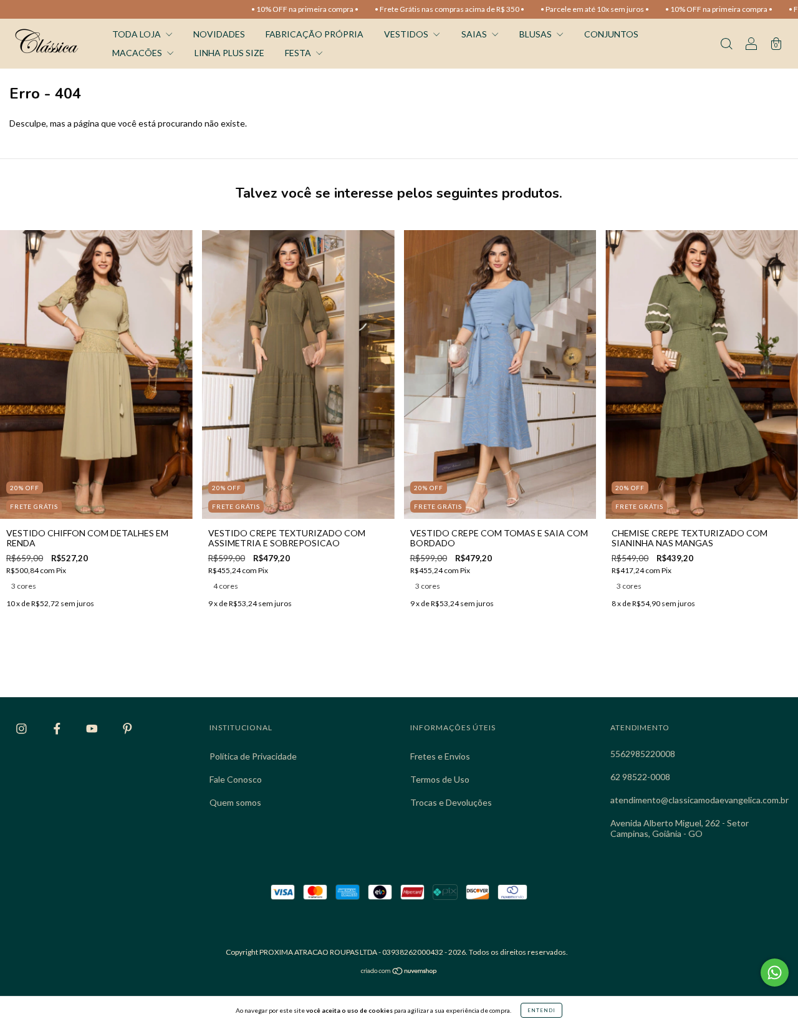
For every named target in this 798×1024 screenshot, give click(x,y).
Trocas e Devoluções (451, 802)
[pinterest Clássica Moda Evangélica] (127, 728)
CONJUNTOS (611, 34)
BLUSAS (536, 34)
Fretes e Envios (440, 756)
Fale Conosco (235, 779)
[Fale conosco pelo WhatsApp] (775, 973)
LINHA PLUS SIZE (229, 52)
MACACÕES (138, 52)
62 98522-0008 (640, 776)
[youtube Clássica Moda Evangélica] (93, 728)
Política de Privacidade (253, 756)
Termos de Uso (439, 779)
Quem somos (235, 802)
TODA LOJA (137, 34)
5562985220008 (642, 753)
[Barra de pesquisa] (726, 44)
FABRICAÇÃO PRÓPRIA (314, 34)
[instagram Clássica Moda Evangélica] (22, 728)
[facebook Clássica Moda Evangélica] (58, 728)
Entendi (541, 1010)
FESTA (299, 52)
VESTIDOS (407, 34)
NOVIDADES (219, 34)
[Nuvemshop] (399, 972)
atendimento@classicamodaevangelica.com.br (699, 800)
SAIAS (475, 34)
